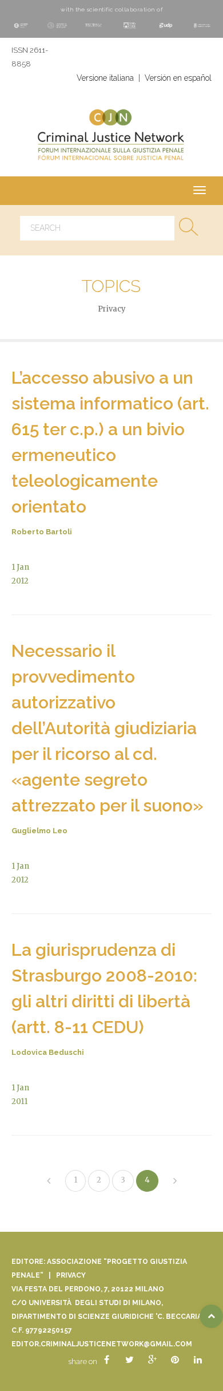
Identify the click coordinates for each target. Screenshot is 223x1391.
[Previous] (48, 1181)
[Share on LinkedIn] (198, 1360)
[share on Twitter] (129, 1360)
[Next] (175, 1181)
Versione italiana (105, 77)
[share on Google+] (152, 1360)
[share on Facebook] (106, 1360)
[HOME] (111, 136)
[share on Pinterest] (175, 1360)
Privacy (71, 1275)
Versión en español (178, 77)
